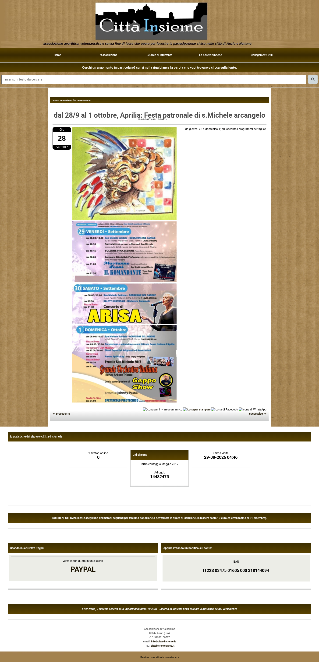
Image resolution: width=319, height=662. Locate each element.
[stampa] (196, 409)
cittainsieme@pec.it (162, 645)
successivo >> (257, 413)
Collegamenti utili (262, 55)
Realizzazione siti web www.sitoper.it (159, 657)
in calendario (84, 100)
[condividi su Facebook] (224, 409)
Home (57, 55)
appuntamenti (67, 100)
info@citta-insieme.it (163, 641)
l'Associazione (108, 55)
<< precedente (61, 413)
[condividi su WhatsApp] (252, 409)
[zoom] (124, 219)
